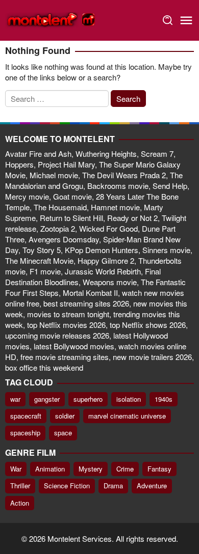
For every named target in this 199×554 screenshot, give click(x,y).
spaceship (25, 432)
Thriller (20, 485)
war (15, 399)
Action (19, 503)
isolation (128, 399)
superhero (88, 399)
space (63, 432)
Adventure (152, 485)
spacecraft (25, 416)
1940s (163, 399)
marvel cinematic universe (127, 416)
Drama (113, 485)
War (15, 469)
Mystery (91, 469)
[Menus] (186, 20)
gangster (47, 399)
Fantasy (159, 469)
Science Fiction (67, 485)
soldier (64, 416)
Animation (50, 469)
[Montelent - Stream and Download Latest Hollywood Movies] (51, 19)
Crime (125, 469)
